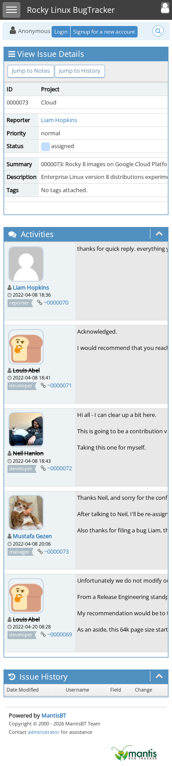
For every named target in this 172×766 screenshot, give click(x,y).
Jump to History (80, 70)
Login (60, 31)
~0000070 (56, 302)
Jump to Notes (31, 70)
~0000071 (59, 385)
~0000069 (59, 634)
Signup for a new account (104, 31)
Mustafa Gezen (32, 536)
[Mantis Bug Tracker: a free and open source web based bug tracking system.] (134, 752)
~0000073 (56, 551)
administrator (44, 732)
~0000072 (59, 468)
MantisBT (53, 715)
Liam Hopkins (59, 120)
